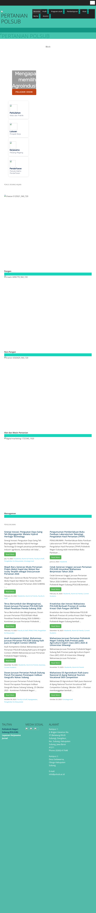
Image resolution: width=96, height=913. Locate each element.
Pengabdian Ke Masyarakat (13, 561)
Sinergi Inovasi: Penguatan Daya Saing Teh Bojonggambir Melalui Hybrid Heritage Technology (23, 534)
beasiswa (42, 665)
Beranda (36, 11)
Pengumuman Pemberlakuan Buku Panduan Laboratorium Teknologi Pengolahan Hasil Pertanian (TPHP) (67, 534)
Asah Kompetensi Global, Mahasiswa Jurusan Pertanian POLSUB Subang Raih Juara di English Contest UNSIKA (24, 640)
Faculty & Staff (39, 559)
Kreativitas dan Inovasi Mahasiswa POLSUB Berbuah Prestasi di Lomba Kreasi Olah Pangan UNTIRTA (68, 606)
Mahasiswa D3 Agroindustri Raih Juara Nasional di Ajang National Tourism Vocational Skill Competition (69, 675)
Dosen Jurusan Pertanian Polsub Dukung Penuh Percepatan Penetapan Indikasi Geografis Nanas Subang (24, 675)
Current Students (10, 667)
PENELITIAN (33, 630)
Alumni (45, 16)
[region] (48, 112)
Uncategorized (29, 561)
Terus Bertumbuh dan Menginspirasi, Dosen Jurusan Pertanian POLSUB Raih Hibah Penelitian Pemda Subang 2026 (23, 606)
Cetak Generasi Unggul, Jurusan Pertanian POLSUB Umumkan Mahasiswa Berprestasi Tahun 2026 (71, 569)
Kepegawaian (32, 699)
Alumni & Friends (27, 559)
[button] (19, 110)
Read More (10, 554)
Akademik (17, 559)
